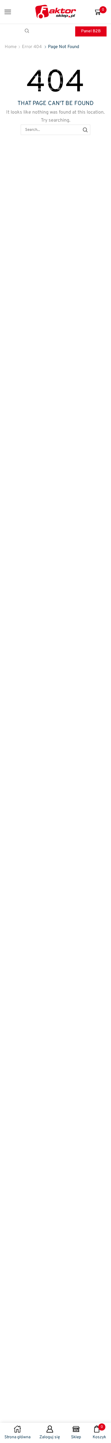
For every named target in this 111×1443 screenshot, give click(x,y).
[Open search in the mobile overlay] (28, 31)
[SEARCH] (85, 130)
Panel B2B (91, 31)
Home (11, 47)
